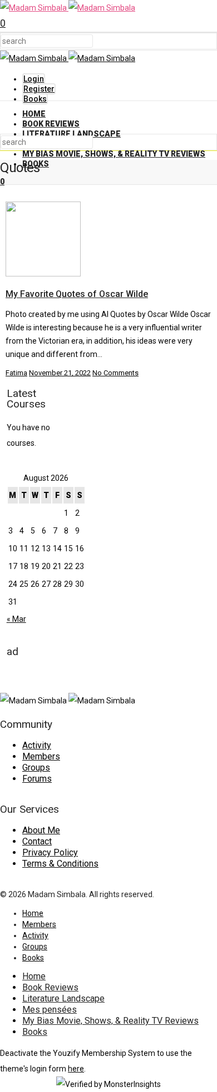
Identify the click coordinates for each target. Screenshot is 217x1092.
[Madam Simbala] (67, 7)
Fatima (16, 373)
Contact (37, 841)
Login (33, 78)
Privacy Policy (50, 852)
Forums (37, 778)
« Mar (16, 619)
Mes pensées (49, 1009)
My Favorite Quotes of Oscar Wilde (77, 294)
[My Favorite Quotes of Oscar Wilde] (43, 273)
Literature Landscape (71, 133)
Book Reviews (51, 123)
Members (41, 756)
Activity (36, 745)
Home (34, 113)
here (76, 1068)
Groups (36, 767)
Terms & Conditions (60, 863)
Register (39, 88)
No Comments (115, 373)
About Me (41, 830)
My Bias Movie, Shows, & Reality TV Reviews (113, 153)
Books (35, 98)
